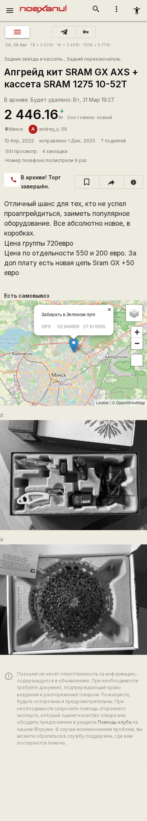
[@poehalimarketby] (64, 32)
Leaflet (102, 402)
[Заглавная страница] (43, 5)
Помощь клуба (115, 722)
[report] (133, 182)
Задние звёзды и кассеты (33, 59)
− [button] (137, 343)
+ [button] (137, 332)
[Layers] (134, 313)
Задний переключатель (93, 59)
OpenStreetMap (130, 402)
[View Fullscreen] (136, 360)
